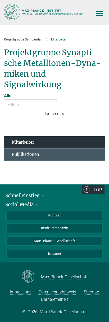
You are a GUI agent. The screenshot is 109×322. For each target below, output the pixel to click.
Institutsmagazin (54, 228)
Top (97, 189)
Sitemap (91, 291)
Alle (7, 95)
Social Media (20, 204)
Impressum (20, 291)
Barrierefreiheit (54, 299)
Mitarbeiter (23, 142)
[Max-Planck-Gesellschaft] (31, 276)
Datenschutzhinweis (57, 291)
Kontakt (54, 215)
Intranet (54, 254)
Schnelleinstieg (22, 195)
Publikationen (25, 154)
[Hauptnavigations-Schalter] (99, 13)
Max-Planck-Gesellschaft (54, 241)
